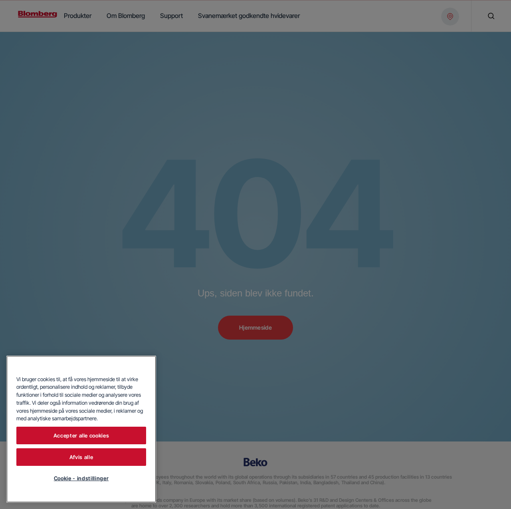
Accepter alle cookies (81, 435)
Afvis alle (81, 457)
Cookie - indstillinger (81, 478)
